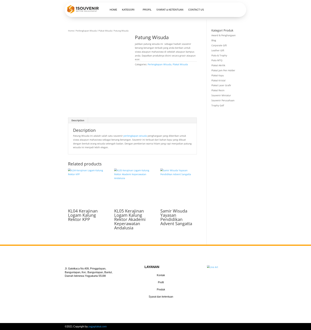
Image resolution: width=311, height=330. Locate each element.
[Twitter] (71, 280)
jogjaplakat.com (97, 326)
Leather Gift (217, 50)
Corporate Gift (219, 45)
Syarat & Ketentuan (169, 9)
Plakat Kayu (217, 75)
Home (113, 9)
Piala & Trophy (219, 55)
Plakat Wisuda (105, 30)
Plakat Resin (218, 90)
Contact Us (196, 9)
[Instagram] (75, 280)
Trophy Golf (217, 105)
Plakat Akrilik (218, 65)
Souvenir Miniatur (221, 95)
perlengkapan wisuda (135, 135)
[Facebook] (67, 280)
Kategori (128, 9)
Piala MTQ (216, 60)
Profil (147, 9)
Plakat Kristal (218, 80)
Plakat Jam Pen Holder (223, 70)
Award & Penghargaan (223, 35)
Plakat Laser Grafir (221, 85)
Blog (213, 40)
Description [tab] (77, 120)
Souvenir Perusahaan (223, 100)
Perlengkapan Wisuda (86, 30)
